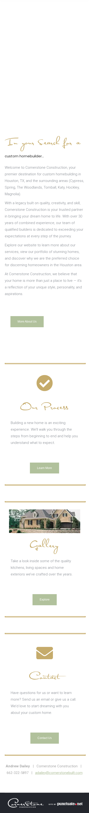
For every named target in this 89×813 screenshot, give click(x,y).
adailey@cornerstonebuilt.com (59, 773)
